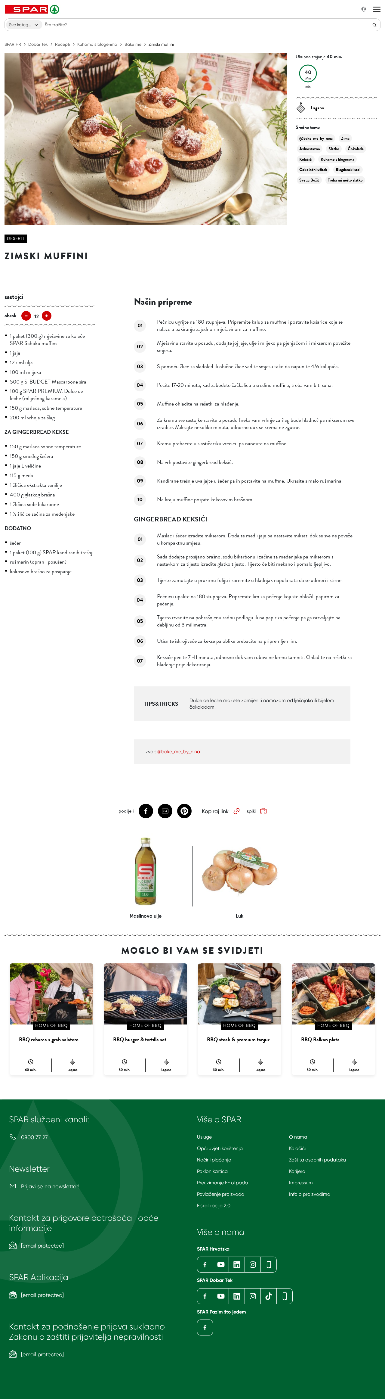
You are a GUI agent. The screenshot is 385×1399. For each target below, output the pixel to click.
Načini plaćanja (214, 1160)
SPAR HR (13, 44)
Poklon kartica (212, 1171)
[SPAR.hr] (33, 9)
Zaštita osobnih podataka (317, 1160)
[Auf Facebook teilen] (146, 811)
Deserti (16, 238)
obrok (11, 315)
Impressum (301, 1183)
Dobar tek (38, 44)
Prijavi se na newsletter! (49, 1186)
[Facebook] (205, 1265)
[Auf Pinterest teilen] (184, 811)
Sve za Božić (309, 180)
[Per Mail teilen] (165, 811)
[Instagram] (253, 1265)
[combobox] (24, 24)
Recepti (62, 44)
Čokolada (356, 149)
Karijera (297, 1171)
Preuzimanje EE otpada (222, 1183)
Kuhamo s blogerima (97, 44)
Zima (345, 138)
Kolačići (305, 159)
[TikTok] (269, 1296)
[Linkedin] (237, 1265)
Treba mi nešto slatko (345, 180)
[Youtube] (221, 1265)
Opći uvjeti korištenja (220, 1148)
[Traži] (374, 25)
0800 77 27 (34, 1137)
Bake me (133, 44)
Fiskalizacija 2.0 (213, 1205)
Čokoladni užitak (313, 169)
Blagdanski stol (348, 169)
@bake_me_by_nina (316, 138)
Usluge (204, 1137)
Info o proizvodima (309, 1194)
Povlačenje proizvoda (220, 1194)
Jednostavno (309, 149)
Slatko (333, 149)
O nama (298, 1137)
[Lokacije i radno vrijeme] (363, 9)
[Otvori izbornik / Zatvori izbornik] (376, 9)
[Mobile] (269, 1265)
